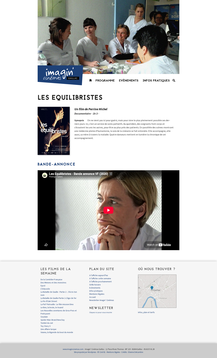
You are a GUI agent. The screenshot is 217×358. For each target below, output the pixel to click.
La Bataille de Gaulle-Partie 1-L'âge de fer (58, 298)
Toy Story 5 (45, 326)
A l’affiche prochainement (100, 281)
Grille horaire (95, 284)
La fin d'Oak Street (49, 301)
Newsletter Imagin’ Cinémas (101, 300)
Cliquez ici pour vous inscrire (100, 312)
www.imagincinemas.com (73, 349)
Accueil (92, 297)
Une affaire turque (48, 329)
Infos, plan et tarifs (146, 312)
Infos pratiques (156, 80)
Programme (105, 80)
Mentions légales (96, 294)
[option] (108, 37)
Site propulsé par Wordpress (85, 352)
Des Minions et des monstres (53, 282)
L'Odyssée (45, 288)
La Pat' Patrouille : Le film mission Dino (57, 304)
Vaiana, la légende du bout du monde (57, 332)
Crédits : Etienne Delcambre (132, 352)
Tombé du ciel (47, 323)
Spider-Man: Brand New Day (53, 320)
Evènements (128, 80)
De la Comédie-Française (51, 279)
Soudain (44, 316)
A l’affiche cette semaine (100, 278)
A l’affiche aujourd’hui (98, 275)
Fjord (43, 285)
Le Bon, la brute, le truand (52, 307)
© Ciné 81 (101, 352)
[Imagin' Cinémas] (62, 84)
